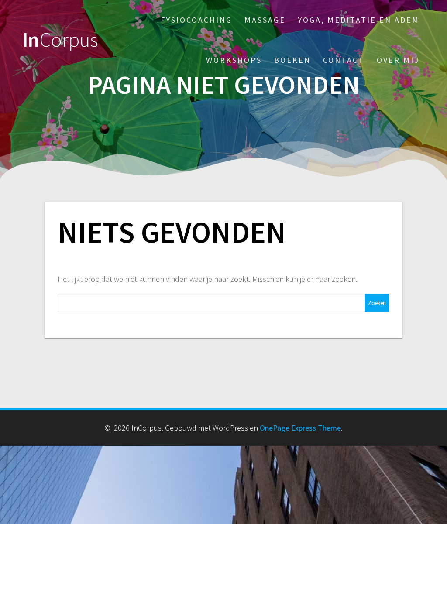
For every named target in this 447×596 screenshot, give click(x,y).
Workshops (234, 60)
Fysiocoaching (196, 20)
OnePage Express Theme (300, 428)
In (60, 40)
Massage (264, 20)
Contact (343, 60)
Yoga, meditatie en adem (358, 20)
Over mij (398, 60)
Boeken (292, 60)
